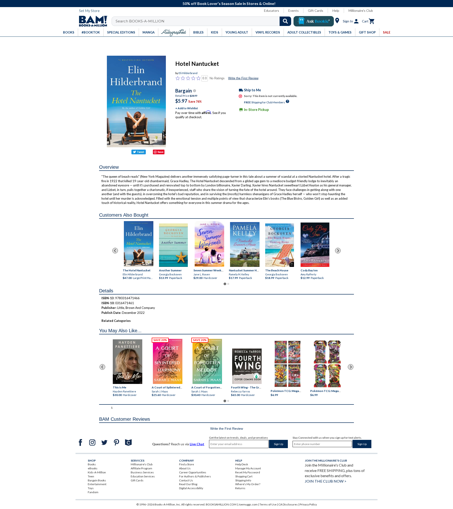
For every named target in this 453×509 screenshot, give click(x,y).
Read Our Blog (188, 484)
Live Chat (197, 444)
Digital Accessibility (191, 488)
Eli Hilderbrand (188, 73)
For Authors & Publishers (195, 476)
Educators (271, 10)
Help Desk (241, 464)
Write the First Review (243, 78)
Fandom (93, 492)
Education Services (143, 476)
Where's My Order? (247, 484)
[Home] (92, 21)
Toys (91, 488)
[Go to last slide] (115, 250)
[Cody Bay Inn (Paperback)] (315, 245)
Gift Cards (315, 10)
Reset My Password (247, 472)
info (194, 91)
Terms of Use (268, 504)
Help (335, 10)
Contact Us (186, 480)
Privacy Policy (308, 504)
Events (293, 10)
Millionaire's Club (360, 10)
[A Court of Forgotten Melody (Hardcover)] (207, 361)
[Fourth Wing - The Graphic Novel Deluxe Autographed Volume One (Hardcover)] (247, 366)
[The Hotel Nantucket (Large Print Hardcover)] (138, 244)
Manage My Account (248, 468)
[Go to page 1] (224, 284)
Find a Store (186, 464)
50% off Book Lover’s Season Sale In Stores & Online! (229, 3)
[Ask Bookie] (314, 21)
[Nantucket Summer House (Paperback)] (245, 244)
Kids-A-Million (97, 472)
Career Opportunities (192, 472)
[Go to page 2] (228, 284)
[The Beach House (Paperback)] (279, 245)
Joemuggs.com (248, 504)
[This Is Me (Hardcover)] (127, 361)
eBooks (92, 468)
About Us (185, 468)
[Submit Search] (285, 21)
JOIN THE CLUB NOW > (325, 481)
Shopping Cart (243, 476)
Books (92, 464)
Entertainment (97, 484)
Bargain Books (97, 480)
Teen (91, 476)
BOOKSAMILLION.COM (221, 504)
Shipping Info (243, 480)
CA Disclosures (288, 504)
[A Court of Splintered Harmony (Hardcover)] (167, 361)
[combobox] (204, 21)
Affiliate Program (141, 468)
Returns (240, 488)
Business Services (142, 472)
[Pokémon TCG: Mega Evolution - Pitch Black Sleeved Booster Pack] (327, 364)
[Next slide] (338, 250)
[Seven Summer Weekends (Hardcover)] (209, 244)
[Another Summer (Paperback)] (173, 245)
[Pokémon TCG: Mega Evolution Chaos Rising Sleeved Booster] (287, 364)
